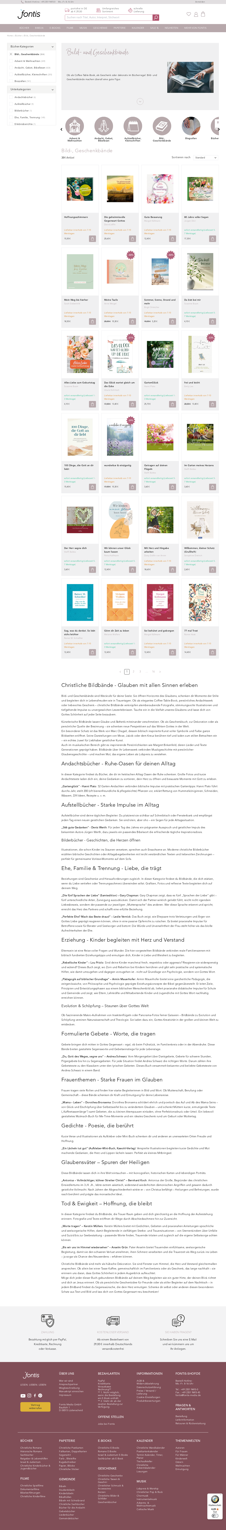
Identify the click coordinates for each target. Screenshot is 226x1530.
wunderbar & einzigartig (117, 465)
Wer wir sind (66, 1381)
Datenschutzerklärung (149, 1387)
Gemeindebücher (69, 1518)
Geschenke (100, 28)
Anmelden (200, 2)
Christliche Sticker (69, 1469)
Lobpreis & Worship (147, 1489)
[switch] (215, 1516)
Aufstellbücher (24, 104)
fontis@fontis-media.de (188, 1395)
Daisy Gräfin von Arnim (155, 556)
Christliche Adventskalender (146, 1466)
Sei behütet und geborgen (159, 631)
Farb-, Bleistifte (67, 1459)
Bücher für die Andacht (72, 1508)
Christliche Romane (31, 1448)
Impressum (65, 1395)
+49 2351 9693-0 (48, 2)
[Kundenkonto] (196, 14)
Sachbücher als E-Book (110, 1459)
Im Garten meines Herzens (199, 465)
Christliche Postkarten (71, 1448)
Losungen (142, 1471)
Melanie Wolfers (112, 635)
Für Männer (182, 1455)
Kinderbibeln (66, 1493)
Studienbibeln (67, 1490)
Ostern (179, 1462)
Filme (70, 28)
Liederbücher (66, 1515)
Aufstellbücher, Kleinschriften (33, 74)
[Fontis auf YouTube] (23, 1395)
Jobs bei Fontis (106, 1424)
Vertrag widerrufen (35, 1407)
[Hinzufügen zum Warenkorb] (92, 238)
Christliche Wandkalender (151, 1448)
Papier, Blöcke (67, 1466)
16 (153, 671)
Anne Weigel (110, 304)
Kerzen (102, 1492)
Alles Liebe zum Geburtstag (79, 383)
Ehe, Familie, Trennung (30, 117)
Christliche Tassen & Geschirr (109, 1480)
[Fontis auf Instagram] (29, 1395)
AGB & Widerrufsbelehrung (148, 1382)
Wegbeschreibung (69, 1388)
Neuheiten (171, 28)
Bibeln (39, 28)
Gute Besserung (153, 217)
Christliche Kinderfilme (32, 1496)
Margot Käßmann (152, 221)
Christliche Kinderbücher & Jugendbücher (35, 1467)
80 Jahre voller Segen (196, 217)
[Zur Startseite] (31, 1377)
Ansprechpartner (68, 1384)
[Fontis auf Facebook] (35, 1395)
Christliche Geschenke (110, 1476)
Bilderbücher (23, 111)
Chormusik (142, 1496)
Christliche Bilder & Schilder (108, 1497)
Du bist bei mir (192, 300)
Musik (83, 28)
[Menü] (221, 1495)
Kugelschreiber (67, 1462)
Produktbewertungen (148, 1401)
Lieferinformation (185, 1420)
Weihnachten (183, 1466)
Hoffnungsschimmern (76, 217)
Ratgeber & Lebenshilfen (34, 1459)
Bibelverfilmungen (30, 1493)
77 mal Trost (191, 631)
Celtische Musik (145, 1509)
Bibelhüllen (65, 1497)
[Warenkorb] (203, 14)
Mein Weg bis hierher (76, 300)
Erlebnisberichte (25, 124)
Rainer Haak (190, 635)
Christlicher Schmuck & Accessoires (111, 1487)
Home (10, 36)
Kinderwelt (181, 1459)
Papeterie (120, 28)
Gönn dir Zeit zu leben (116, 631)
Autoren (180, 1448)
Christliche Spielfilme (32, 1486)
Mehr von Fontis (195, 28)
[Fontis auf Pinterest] (40, 1395)
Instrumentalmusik (147, 1499)
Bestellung (181, 1416)
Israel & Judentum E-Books (113, 1455)
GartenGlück (151, 383)
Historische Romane (31, 1451)
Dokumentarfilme (29, 1489)
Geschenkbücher (107, 1502)
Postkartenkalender (147, 1451)
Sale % (154, 28)
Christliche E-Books (108, 1448)
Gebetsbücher (67, 1511)
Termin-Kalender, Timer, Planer (150, 1456)
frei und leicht (192, 383)
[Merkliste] (188, 14)
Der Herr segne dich (75, 548)
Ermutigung (182, 1469)
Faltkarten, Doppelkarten (73, 1451)
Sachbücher (26, 1455)
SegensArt (65, 1455)
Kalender (138, 28)
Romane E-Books (107, 1451)
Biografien (23, 81)
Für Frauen (182, 1451)
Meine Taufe (111, 300)
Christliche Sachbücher (72, 1504)
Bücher (24, 28)
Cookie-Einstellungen (148, 1397)
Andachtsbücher (25, 97)
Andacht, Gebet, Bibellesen (32, 68)
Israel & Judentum (30, 1462)
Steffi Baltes (150, 473)
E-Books (55, 28)
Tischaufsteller (144, 1461)
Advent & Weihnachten (30, 61)
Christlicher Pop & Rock (150, 1492)
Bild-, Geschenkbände (34, 36)
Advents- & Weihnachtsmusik (146, 1504)
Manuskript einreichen (71, 1391)
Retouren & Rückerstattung (191, 1423)
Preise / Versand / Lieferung (146, 1392)
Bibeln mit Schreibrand (72, 1500)
